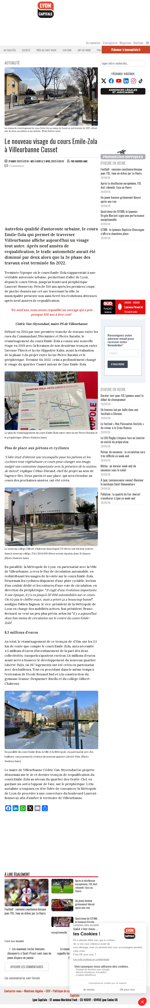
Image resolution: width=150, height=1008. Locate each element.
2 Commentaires (16, 166)
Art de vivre (84, 50)
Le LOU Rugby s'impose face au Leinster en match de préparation (123, 440)
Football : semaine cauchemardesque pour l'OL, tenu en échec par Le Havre (25, 911)
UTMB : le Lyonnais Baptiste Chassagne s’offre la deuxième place (122, 232)
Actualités (10, 50)
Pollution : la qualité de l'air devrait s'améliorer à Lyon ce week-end (120, 496)
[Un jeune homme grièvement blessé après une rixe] (62, 910)
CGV (48, 991)
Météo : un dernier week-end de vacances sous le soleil (118, 468)
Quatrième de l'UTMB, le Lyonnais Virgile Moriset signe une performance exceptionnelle (122, 216)
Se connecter (93, 43)
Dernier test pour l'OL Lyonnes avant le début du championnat (122, 398)
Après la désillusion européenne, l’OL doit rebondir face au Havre (86, 886)
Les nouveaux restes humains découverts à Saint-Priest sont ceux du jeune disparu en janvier (29, 953)
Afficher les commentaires (26, 967)
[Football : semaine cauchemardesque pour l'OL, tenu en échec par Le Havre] (26, 905)
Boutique (138, 43)
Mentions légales (33, 991)
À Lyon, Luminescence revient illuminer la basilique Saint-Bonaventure (122, 482)
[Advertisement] (51, 197)
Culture (67, 50)
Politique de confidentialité (68, 991)
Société (26, 50)
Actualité (20, 941)
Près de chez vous (46, 50)
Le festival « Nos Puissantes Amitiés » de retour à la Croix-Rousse (122, 426)
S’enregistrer (110, 43)
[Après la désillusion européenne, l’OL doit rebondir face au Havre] (62, 892)
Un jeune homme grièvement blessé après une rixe (85, 904)
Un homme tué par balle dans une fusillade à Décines (119, 412)
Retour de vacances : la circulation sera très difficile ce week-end (123, 454)
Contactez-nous (13, 991)
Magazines (125, 43)
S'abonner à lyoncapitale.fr (126, 49)
